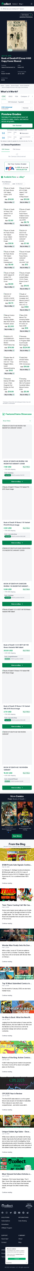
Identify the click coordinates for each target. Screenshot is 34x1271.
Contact (3, 1242)
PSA (16, 96)
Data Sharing (22, 1221)
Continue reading (7, 883)
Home (2, 85)
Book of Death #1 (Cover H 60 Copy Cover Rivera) (15, 87)
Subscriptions (5, 1221)
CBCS (10, 96)
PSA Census (16, 149)
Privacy (3, 1253)
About (20, 1239)
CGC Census (5, 149)
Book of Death (15, 85)
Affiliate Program (6, 1228)
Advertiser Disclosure (26, 17)
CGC (4, 96)
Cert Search (25, 15)
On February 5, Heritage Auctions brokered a (16, 870)
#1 (5, 874)
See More (17, 836)
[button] (8, 832)
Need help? (4, 1239)
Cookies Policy (19, 1254)
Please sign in (25, 133)
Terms (3, 1257)
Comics (8, 85)
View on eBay (16, 481)
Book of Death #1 (24, 85)
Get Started (17, 125)
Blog (19, 1242)
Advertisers (5, 1224)
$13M (4, 872)
